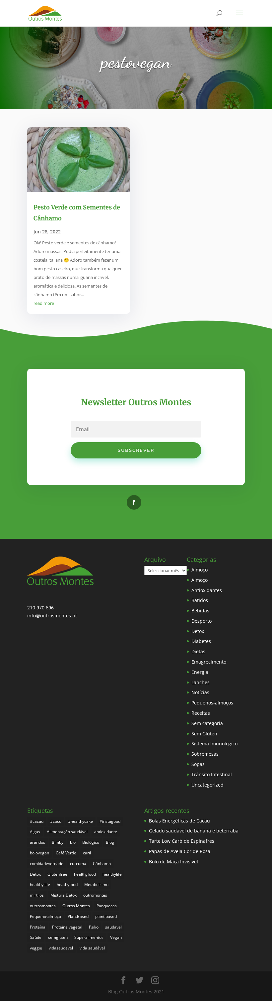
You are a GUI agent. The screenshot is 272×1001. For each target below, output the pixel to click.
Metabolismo (96, 884)
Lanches (200, 682)
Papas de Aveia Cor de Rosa (179, 851)
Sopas (198, 764)
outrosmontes (43, 906)
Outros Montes (76, 906)
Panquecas (107, 906)
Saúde (35, 937)
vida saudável (92, 948)
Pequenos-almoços (212, 702)
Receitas (200, 713)
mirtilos (37, 895)
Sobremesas (205, 754)
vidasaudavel (61, 948)
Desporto (201, 621)
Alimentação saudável (67, 831)
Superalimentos (88, 937)
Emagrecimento (208, 662)
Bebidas (200, 610)
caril (87, 853)
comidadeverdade (46, 863)
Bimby (57, 842)
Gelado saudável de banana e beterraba (193, 830)
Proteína (37, 927)
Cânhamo (102, 863)
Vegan (116, 937)
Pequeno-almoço (45, 916)
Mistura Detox (63, 895)
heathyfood (67, 884)
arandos (37, 842)
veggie (36, 948)
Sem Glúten (204, 733)
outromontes (95, 895)
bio (73, 842)
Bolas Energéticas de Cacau (179, 820)
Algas (35, 831)
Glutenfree (57, 874)
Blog (110, 842)
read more (44, 303)
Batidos (199, 600)
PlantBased (78, 916)
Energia (199, 672)
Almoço (199, 569)
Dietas (198, 651)
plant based (106, 916)
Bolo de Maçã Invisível (173, 861)
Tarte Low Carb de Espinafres (181, 841)
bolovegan (39, 853)
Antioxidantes (206, 590)
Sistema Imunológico (214, 743)
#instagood (110, 821)
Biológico (90, 842)
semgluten (58, 937)
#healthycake (80, 821)
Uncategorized (207, 785)
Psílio (94, 927)
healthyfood (85, 874)
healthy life (40, 884)
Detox (197, 631)
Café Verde (66, 853)
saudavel (113, 927)
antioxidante (105, 831)
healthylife (112, 874)
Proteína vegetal (67, 927)
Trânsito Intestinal (211, 774)
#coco (55, 821)
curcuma (78, 863)
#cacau (36, 821)
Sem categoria (207, 723)
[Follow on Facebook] (134, 502)
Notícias (200, 692)
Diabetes (201, 641)
